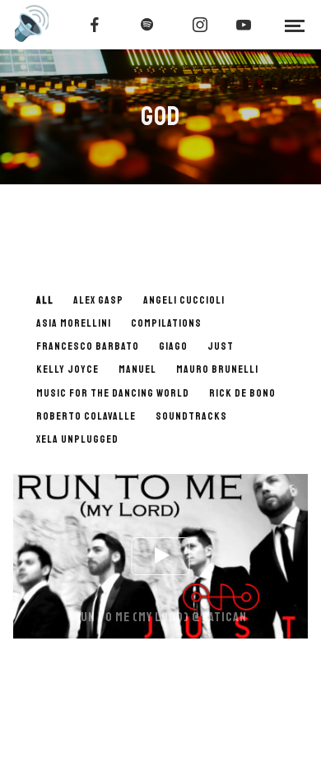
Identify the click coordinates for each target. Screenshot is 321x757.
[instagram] (200, 24)
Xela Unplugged (77, 439)
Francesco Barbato (87, 346)
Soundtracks (191, 416)
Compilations (166, 323)
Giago (173, 346)
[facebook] (94, 24)
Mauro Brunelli (217, 369)
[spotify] (147, 24)
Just (220, 346)
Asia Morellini (73, 323)
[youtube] (243, 24)
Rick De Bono (242, 393)
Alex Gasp (98, 300)
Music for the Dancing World (112, 393)
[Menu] (294, 24)
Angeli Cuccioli (184, 300)
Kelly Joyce (67, 369)
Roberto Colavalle (86, 416)
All (45, 300)
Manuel (137, 369)
